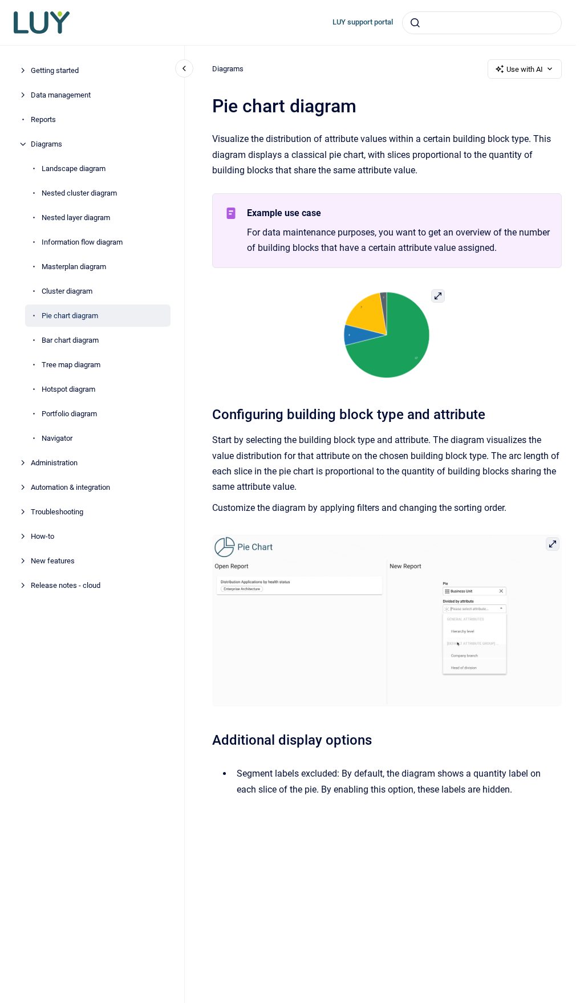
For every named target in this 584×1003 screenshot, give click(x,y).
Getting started (55, 70)
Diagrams (46, 144)
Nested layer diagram (76, 217)
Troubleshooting (57, 511)
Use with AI (524, 69)
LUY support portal (362, 22)
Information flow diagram (82, 242)
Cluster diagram (67, 291)
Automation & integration (70, 487)
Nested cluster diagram (79, 193)
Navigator (57, 438)
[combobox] (482, 23)
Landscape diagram (74, 168)
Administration (54, 462)
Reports (43, 119)
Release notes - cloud (65, 585)
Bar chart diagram (70, 340)
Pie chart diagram (70, 315)
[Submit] (415, 23)
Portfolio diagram (69, 413)
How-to (42, 536)
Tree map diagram (71, 364)
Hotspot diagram (68, 389)
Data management (61, 95)
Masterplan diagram (74, 266)
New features (53, 561)
